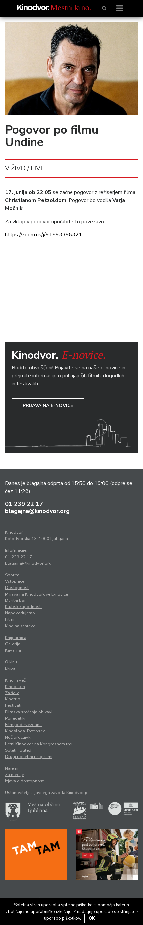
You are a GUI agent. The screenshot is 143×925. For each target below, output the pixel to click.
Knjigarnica (15, 638)
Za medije (14, 775)
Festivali (13, 705)
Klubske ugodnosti (23, 607)
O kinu (11, 662)
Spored (12, 575)
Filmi (9, 619)
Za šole (12, 693)
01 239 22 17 (24, 504)
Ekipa (10, 668)
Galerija (12, 644)
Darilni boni (16, 600)
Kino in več (15, 680)
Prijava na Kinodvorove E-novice (36, 594)
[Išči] (104, 8)
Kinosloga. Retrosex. (25, 731)
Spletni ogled (18, 750)
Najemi (11, 768)
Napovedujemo (20, 613)
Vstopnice (14, 581)
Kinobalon (15, 687)
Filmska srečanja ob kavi (28, 712)
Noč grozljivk (17, 737)
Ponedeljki (15, 718)
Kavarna (13, 650)
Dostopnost (17, 588)
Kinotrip (12, 699)
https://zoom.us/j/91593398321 (43, 234)
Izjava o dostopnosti (25, 781)
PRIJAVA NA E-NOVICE (48, 405)
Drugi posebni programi (28, 757)
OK (92, 918)
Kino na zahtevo (20, 626)
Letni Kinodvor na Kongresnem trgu (39, 744)
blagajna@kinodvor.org (37, 511)
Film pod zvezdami (23, 725)
